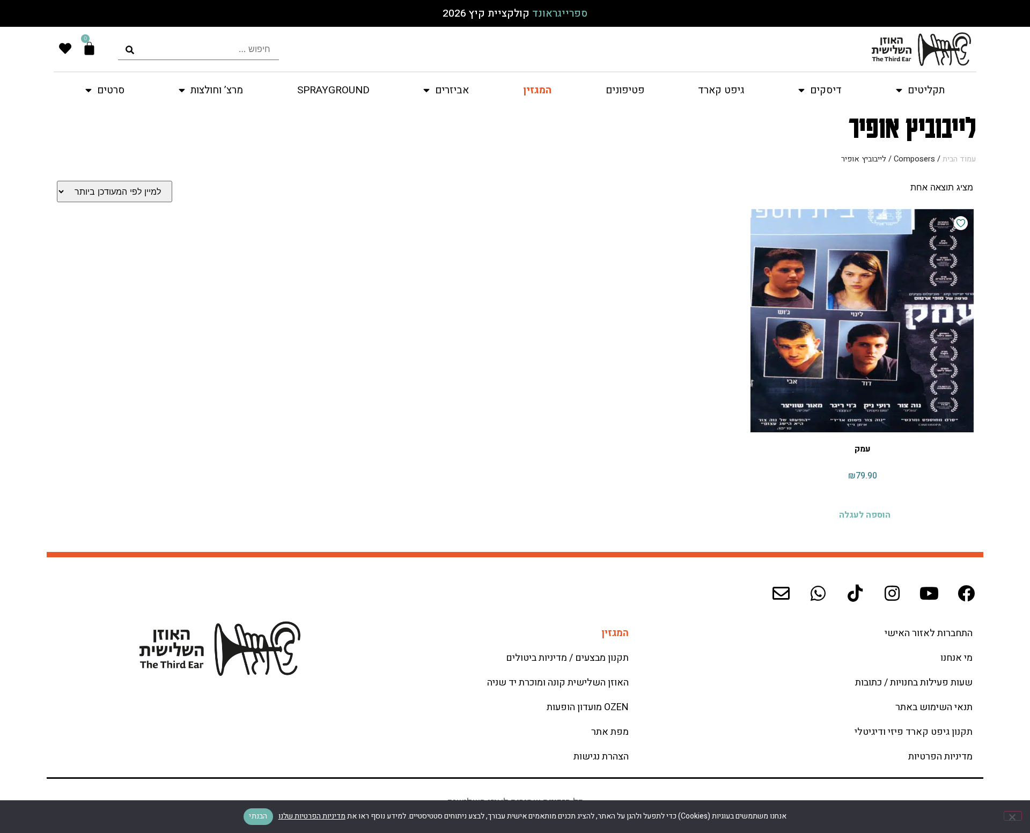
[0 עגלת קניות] (89, 48)
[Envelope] (781, 593)
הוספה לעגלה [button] (865, 513)
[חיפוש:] (198, 49)
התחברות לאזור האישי (929, 633)
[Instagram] (892, 593)
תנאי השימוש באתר (934, 707)
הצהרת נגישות (601, 756)
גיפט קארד (721, 90)
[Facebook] (966, 593)
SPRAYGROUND (333, 90)
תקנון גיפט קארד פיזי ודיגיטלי (914, 732)
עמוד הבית (959, 159)
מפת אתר (610, 732)
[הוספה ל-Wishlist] (961, 223)
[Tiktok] (855, 593)
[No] (1013, 816)
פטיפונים (625, 90)
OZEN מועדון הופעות (588, 707)
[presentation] (198, 49)
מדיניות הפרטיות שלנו (311, 816)
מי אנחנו (956, 658)
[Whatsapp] (818, 593)
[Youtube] (929, 593)
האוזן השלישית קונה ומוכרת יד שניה (558, 682)
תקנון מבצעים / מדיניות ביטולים (567, 658)
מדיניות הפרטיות (940, 756)
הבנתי (258, 816)
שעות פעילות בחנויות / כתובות (914, 682)
